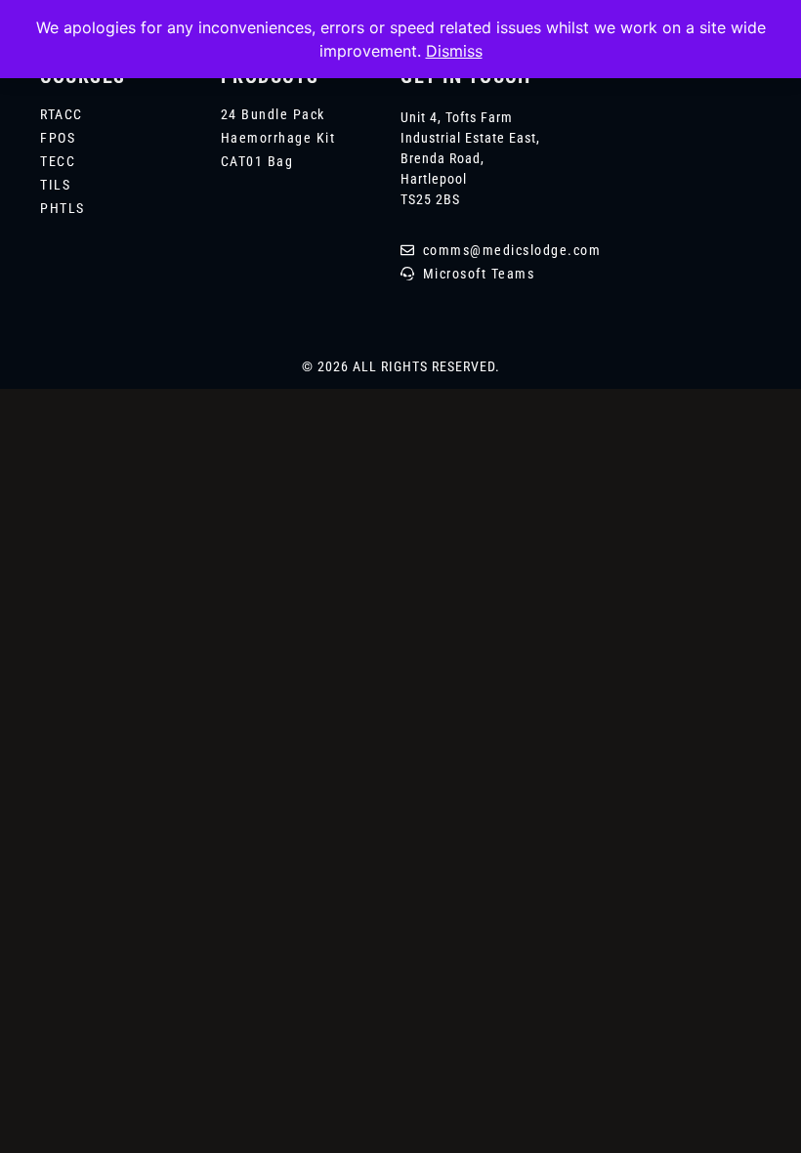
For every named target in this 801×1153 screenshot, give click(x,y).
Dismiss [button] (454, 51)
